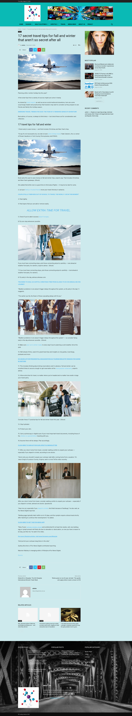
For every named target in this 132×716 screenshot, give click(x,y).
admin (23, 45)
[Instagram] (91, 691)
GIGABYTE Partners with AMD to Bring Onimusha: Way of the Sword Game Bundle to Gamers (104, 75)
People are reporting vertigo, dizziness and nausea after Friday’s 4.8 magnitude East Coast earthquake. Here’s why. (99, 114)
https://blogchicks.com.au (38, 591)
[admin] (19, 45)
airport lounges (44, 217)
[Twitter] (35, 50)
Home (19, 29)
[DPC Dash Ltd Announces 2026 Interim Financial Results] (89, 85)
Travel (24, 29)
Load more (99, 101)
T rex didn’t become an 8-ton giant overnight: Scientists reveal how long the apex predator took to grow (70, 625)
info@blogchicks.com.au (57, 698)
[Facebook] (31, 50)
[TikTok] (95, 691)
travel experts (31, 102)
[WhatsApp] (43, 50)
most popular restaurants (64, 368)
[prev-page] (19, 631)
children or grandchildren (28, 436)
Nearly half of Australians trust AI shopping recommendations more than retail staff (104, 93)
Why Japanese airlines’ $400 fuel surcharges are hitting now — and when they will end (26, 625)
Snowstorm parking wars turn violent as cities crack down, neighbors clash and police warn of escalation (49, 625)
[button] (112, 24)
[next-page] (22, 631)
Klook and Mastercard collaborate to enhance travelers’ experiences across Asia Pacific (104, 65)
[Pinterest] (39, 50)
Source (20, 555)
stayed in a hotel (43, 508)
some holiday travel (54, 134)
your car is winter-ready (34, 345)
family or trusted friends (32, 190)
